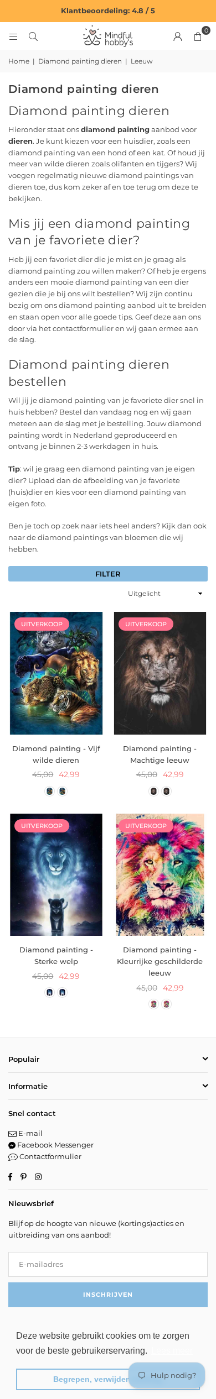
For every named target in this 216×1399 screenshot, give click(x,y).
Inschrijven (108, 1294)
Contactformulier (49, 1156)
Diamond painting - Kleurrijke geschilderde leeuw (160, 961)
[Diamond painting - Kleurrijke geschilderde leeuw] (160, 875)
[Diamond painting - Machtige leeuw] (160, 673)
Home (18, 61)
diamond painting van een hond (67, 152)
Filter (108, 573)
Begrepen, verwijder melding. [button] (108, 1379)
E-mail (30, 1133)
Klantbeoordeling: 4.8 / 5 (108, 10)
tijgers (168, 163)
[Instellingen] (178, 36)
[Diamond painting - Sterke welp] (56, 875)
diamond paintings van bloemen (98, 537)
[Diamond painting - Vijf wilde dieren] (56, 673)
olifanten (127, 163)
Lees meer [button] (172, 1350)
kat (158, 152)
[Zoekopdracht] (33, 36)
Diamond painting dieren (80, 61)
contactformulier (83, 328)
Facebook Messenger (55, 1144)
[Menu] (13, 36)
